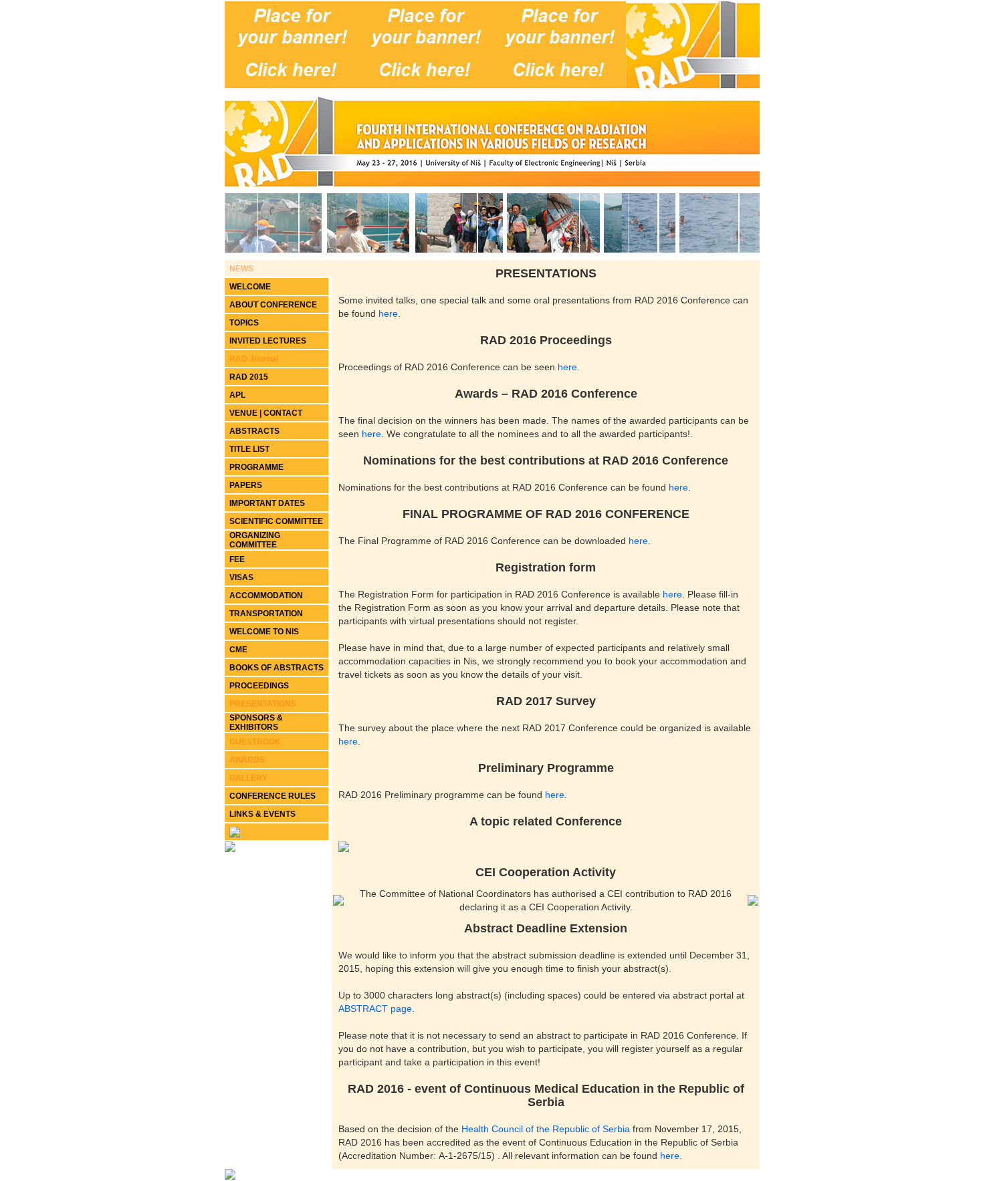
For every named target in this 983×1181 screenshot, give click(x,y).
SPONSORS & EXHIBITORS (256, 722)
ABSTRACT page (375, 1008)
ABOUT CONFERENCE (273, 304)
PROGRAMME (256, 467)
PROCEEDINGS (259, 685)
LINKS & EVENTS (262, 814)
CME (238, 649)
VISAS (241, 577)
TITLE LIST (249, 449)
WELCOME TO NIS (264, 631)
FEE (237, 559)
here (388, 313)
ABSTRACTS (254, 431)
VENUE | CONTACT (265, 413)
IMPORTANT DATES (267, 503)
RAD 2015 (248, 377)
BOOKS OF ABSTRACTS (276, 667)
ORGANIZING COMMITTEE (254, 540)
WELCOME (250, 286)
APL (237, 395)
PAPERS (245, 485)
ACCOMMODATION (266, 595)
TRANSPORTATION (266, 613)
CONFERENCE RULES (272, 796)
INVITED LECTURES (267, 341)
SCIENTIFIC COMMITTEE (276, 521)
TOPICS (244, 322)
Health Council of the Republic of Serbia (545, 1129)
